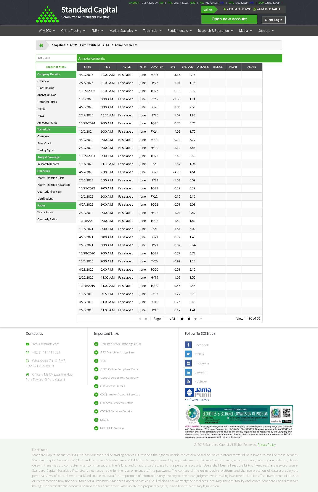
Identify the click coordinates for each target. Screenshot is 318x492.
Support (264, 31)
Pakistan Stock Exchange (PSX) (120, 344)
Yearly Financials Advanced (53, 185)
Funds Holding (45, 88)
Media (243, 31)
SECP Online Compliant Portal (119, 369)
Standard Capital (89, 12)
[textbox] (165, 319)
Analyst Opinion (46, 95)
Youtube (201, 381)
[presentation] (170, 192)
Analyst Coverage (48, 157)
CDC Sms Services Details (116, 403)
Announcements (47, 122)
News (40, 115)
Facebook (202, 345)
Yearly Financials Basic (50, 178)
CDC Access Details (112, 386)
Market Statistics (121, 31)
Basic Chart (44, 143)
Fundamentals (178, 31)
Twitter (199, 354)
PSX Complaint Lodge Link (117, 352)
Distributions (45, 198)
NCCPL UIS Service (112, 428)
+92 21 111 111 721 (46, 352)
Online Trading (71, 31)
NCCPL (104, 420)
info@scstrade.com (45, 344)
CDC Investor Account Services (120, 394)
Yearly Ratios (45, 212)
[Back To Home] (41, 45)
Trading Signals (46, 150)
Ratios (41, 205)
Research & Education (213, 31)
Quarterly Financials (49, 192)
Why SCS (45, 31)
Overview (43, 81)
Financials (43, 171)
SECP (104, 361)
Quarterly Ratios (47, 219)
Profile (41, 109)
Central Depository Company (119, 377)
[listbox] (197, 318)
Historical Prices (47, 102)
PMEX (95, 31)
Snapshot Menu (56, 67)
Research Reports (48, 164)
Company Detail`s (48, 74)
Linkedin (200, 372)
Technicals (150, 31)
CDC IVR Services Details (116, 411)
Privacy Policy (267, 445)
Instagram (202, 363)
